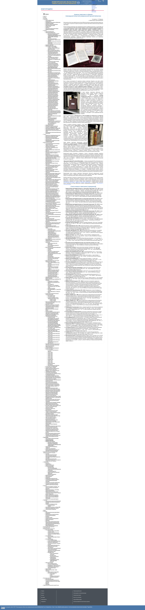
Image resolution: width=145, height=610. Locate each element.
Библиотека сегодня (49, 475)
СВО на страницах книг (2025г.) (54, 50)
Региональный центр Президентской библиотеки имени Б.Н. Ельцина (50, 452)
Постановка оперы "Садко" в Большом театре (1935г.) (53, 272)
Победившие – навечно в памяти (54, 565)
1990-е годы (50, 361)
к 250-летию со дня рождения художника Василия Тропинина (51, 382)
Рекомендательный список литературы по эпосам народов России (54, 77)
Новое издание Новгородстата (53, 545)
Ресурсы (45, 30)
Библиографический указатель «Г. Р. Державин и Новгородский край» (52, 450)
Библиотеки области (49, 519)
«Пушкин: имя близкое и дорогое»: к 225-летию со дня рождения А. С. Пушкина (54, 55)
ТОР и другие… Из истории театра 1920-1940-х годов (54, 328)
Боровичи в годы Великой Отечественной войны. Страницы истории (54, 543)
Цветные (93, 8)
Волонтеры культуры (47, 578)
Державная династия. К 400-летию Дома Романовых (52, 278)
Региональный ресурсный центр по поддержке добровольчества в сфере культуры (53, 581)
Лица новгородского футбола (53, 365)
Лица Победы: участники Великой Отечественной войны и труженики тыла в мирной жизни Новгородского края (54, 550)
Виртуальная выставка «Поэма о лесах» (53, 173)
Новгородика (45, 437)
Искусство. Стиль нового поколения (52, 304)
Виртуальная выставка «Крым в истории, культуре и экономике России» (53, 177)
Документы (48, 477)
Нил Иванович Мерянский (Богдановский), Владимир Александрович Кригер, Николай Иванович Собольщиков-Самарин (54, 324)
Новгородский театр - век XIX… (53, 318)
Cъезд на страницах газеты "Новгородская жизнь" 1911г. (53, 298)
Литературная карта (49, 125)
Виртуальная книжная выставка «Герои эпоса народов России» (53, 302)
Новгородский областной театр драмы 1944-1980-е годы (54, 330)
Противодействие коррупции (48, 526)
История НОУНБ (51, 467)
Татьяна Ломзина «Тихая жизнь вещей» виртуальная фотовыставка (53, 205)
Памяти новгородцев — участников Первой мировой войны (52, 490)
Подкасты (47, 27)
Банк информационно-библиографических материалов (52, 525)
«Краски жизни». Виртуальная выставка (53, 222)
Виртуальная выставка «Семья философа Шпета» (51, 168)
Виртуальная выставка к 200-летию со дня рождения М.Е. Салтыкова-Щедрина (53, 377)
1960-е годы (50, 357)
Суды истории (48, 568)
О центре (47, 453)
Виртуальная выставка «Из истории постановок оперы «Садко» (52, 261)
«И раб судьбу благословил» (51, 378)
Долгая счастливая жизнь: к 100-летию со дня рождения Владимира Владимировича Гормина (53, 200)
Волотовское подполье (52, 572)
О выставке (50, 228)
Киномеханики (50, 256)
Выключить (94, 5)
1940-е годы (50, 355)
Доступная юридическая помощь (52, 28)
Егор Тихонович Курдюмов (53, 321)
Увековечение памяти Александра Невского (52, 233)
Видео (44, 510)
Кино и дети (50, 259)
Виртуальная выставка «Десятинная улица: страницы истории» (52, 207)
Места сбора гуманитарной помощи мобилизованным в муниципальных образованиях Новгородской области (53, 522)
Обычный (93, 1)
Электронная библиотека (50, 32)
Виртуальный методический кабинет (52, 512)
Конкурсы (47, 516)
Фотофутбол (50, 364)
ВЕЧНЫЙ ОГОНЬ (51, 552)
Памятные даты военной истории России (51, 585)
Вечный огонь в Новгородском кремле (54, 556)
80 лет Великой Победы (52, 563)
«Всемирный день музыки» (51, 371)
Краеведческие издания (50, 441)
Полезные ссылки (49, 517)
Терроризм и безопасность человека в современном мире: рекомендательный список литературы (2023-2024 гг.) (54, 100)
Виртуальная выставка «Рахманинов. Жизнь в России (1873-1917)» (53, 183)
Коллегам (45, 511)
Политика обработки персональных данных (81, 601)
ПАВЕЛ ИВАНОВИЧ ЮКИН (52, 67)
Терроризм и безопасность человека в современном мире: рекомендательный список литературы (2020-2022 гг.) (54, 92)
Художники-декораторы (52, 276)
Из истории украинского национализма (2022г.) (52, 118)
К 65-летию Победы (49, 529)
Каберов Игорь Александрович (53, 558)
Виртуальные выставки (47, 142)
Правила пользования (50, 29)
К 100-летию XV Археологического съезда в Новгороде (52, 294)
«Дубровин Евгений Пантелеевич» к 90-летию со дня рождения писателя (53, 436)
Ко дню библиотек (51, 79)
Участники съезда (51, 296)
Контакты (47, 463)
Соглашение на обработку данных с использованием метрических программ (52, 480)
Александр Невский (51, 229)
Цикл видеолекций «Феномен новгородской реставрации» (51, 455)
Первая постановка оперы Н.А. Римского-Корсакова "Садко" (53, 270)
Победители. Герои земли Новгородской (52, 547)
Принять (3, 608)
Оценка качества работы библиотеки (53, 482)
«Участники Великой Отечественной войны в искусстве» (52, 144)
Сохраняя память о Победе (51, 367)
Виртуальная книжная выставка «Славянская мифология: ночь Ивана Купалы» (53, 431)
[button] (99, 1)
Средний (93, 2)
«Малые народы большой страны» (52, 404)
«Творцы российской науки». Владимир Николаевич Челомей (53, 413)
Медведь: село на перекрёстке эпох (52, 370)
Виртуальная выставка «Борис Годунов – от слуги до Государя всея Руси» (53, 166)
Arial (92, 10)
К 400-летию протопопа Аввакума (52, 495)
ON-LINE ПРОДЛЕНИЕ (49, 23)
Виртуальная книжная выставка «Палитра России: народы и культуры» (53, 389)
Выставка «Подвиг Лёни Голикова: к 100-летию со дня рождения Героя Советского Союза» (53, 406)
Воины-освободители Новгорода (54, 554)
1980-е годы (50, 360)
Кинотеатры (50, 255)
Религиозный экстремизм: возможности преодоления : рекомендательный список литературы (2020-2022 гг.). (53, 96)
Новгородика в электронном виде (54, 43)
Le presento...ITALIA (49, 303)
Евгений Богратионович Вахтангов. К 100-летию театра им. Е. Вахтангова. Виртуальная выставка (53, 344)
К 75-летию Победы (49, 539)
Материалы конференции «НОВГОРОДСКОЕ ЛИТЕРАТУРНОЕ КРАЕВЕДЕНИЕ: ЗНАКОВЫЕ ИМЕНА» (54, 36)
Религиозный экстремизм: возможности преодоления (53, 64)
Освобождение (48, 178)
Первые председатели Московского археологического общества (52, 369)
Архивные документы (52, 474)
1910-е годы (50, 352)
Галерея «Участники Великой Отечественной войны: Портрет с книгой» (54, 533)
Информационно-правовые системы (52, 140)
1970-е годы (50, 358)
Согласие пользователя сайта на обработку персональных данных (52, 484)
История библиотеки (49, 466)
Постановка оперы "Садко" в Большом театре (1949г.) (53, 274)
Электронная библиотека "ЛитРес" (52, 129)
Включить (93, 6)
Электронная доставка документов (52, 138)
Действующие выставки (50, 25)
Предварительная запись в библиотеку (53, 22)
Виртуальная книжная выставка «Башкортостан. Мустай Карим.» (52, 393)
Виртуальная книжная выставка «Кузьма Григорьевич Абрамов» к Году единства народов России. (53, 415)
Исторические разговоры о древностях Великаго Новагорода (77, 182)
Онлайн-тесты (48, 26)
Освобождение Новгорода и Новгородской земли (53, 567)
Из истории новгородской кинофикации (53, 247)
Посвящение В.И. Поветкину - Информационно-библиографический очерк (53, 81)
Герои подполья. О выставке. (53, 571)
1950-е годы (50, 356)
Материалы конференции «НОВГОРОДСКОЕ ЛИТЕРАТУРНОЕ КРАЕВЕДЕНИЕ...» (54, 444)
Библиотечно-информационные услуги (53, 135)
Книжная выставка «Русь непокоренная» (50, 409)
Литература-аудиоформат (51, 448)
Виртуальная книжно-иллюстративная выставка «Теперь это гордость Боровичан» (53, 152)
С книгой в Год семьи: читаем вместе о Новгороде (53, 62)
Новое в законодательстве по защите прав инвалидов (53, 75)
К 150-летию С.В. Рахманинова (51, 366)
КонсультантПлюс (51, 505)
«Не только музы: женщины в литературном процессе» (51, 418)
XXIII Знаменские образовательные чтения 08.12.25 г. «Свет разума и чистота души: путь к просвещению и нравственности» (54, 122)
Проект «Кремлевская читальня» (52, 494)
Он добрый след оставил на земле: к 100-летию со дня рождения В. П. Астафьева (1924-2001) (54, 59)
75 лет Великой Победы (52, 540)
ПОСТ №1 (52, 561)
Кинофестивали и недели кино (53, 257)
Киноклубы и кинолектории (53, 258)
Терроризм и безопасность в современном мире (53, 85)
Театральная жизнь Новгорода (51, 316)
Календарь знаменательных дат (52, 126)
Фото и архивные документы (53, 245)
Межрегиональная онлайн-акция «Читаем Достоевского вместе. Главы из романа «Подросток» (53, 492)
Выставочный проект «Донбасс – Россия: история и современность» (52, 185)
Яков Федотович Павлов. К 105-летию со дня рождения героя (53, 213)
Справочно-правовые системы (51, 127)
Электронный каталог (50, 31)
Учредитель (43, 601)
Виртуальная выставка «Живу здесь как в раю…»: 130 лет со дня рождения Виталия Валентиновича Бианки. (53, 180)
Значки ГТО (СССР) (51, 288)
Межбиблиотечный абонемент (51, 137)
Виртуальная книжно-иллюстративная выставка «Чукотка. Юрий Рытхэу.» (53, 434)
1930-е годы (50, 354)
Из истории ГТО (51, 284)
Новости (45, 16)
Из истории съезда (51, 295)
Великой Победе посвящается (49, 528)
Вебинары (47, 520)
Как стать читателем (77, 597)
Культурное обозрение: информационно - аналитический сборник (54, 39)
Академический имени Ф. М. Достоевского (53, 342)
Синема (49, 249)
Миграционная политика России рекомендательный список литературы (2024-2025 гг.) (54, 52)
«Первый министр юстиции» (51, 225)
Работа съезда (53, 299)
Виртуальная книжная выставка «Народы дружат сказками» (52, 420)
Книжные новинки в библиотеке (52, 24)
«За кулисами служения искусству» (52, 375)
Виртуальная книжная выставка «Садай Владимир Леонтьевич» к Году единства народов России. (53, 397)
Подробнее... (90, 607)
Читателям (45, 19)
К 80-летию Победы (49, 562)
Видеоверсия (50, 246)
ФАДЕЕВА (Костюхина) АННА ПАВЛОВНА (54, 560)
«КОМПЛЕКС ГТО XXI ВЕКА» (53, 281)
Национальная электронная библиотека (53, 501)
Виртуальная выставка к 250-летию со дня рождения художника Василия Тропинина (53, 400)
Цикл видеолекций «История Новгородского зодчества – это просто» (53, 459)
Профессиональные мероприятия (52, 518)
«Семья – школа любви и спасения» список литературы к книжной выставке (54, 48)
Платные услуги (49, 139)
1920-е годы (50, 353)
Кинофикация (50, 248)
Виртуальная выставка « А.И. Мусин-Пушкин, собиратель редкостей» (52, 175)
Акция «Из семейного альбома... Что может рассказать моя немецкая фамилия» (52, 487)
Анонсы (44, 17)
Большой (93, 3)
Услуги (44, 134)
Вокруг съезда (53, 300)
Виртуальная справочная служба (52, 136)
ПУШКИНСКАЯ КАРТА (50, 141)
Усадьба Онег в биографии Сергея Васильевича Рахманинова (52, 315)
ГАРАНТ (49, 506)
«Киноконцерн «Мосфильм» (51, 509)
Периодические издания (54, 576)
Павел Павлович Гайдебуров (53, 326)
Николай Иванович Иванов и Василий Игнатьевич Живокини (54, 320)
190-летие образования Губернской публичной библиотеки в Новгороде (54, 469)
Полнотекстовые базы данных (53, 33)
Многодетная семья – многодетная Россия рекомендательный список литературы (53, 108)
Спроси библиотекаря (50, 20)
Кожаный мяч (50, 359)
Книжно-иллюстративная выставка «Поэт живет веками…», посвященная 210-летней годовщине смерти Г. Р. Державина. (53, 386)
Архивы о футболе (51, 363)
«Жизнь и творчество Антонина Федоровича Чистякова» (52, 146)
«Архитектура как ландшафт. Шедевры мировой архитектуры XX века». (53, 403)
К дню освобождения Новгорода (54, 541)
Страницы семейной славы (53, 564)
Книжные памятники (49, 440)
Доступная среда (46, 527)
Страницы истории (51, 317)
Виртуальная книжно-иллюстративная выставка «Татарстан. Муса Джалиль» (53, 391)
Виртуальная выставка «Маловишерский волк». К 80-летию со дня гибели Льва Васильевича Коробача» (53, 220)
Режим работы (48, 21)
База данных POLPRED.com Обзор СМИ (53, 128)
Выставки (45, 18)
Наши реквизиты (49, 476)
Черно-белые (94, 7)
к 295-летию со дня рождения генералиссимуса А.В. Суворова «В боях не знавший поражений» (53, 373)
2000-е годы (50, 362)
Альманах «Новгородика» (53, 442)
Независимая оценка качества (51, 478)
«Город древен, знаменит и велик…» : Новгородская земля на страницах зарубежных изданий (52, 306)
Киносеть (49, 250)
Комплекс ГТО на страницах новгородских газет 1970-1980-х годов (54, 286)
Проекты (45, 485)
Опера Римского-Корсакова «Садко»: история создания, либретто (53, 267)
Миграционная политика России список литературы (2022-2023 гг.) (54, 73)
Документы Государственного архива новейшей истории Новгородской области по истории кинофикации (54, 253)
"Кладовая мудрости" (52, 471)
